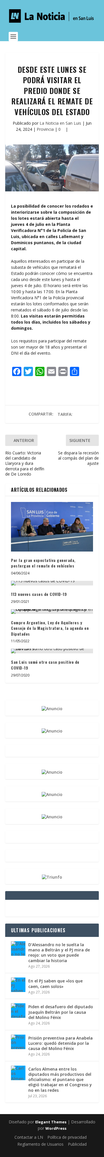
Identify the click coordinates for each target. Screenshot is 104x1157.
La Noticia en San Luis (60, 123)
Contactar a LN (28, 1137)
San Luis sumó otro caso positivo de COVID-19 (45, 665)
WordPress (55, 1128)
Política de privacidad (67, 1137)
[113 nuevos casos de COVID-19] (52, 583)
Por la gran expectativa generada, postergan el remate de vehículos (43, 563)
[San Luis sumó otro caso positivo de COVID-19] (52, 651)
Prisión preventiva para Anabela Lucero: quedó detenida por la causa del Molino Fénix (60, 1043)
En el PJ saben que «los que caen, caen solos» (55, 983)
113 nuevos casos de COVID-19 (39, 594)
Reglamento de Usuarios (40, 1144)
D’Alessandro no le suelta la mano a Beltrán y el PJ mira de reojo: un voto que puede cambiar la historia (59, 952)
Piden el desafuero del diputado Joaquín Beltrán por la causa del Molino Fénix (60, 1012)
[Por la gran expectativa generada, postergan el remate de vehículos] (52, 526)
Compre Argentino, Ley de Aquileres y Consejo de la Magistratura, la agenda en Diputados (50, 628)
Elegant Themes (50, 1122)
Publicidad (77, 1144)
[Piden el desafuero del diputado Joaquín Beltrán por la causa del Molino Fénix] (18, 1010)
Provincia (45, 129)
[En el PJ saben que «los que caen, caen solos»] (18, 985)
